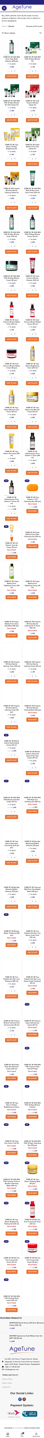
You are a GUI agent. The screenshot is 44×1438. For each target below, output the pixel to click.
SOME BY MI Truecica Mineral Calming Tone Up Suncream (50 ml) (12, 1023)
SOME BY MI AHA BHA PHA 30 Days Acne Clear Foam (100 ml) (32, 190)
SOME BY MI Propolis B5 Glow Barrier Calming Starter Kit (12, 190)
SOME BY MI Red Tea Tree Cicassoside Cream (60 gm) (32, 1260)
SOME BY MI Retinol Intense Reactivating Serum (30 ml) (11, 743)
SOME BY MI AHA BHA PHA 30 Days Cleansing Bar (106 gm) (32, 1143)
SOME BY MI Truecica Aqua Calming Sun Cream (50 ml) (32, 1023)
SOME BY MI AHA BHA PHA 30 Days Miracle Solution (32, 1105)
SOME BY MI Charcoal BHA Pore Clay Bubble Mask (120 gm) (32, 889)
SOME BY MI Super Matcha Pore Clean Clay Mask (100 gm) (11, 624)
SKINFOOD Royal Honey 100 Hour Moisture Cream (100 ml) (26, 1324)
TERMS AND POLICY (10, 1375)
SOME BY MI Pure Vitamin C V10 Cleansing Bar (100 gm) (32, 499)
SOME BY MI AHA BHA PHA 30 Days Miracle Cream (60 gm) (11, 278)
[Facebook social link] (20, 1399)
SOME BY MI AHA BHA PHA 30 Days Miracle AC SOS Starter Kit (11, 103)
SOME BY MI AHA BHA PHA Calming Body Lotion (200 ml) (11, 1298)
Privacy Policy (7, 1379)
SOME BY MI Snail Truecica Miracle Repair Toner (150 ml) (11, 322)
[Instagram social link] (24, 1399)
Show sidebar (9, 33)
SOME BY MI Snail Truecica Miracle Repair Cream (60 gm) (11, 366)
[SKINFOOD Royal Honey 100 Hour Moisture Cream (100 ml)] (4, 1326)
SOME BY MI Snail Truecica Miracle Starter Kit (32, 103)
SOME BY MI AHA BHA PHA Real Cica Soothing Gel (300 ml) (32, 800)
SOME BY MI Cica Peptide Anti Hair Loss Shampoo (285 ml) (11, 979)
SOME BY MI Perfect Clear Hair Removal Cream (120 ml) (11, 1067)
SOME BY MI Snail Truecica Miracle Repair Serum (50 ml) (32, 322)
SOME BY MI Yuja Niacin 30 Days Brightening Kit (11, 147)
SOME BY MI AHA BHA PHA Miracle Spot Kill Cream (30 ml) (11, 800)
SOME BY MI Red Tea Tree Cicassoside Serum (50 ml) (11, 1260)
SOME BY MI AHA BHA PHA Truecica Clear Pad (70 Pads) (32, 1067)
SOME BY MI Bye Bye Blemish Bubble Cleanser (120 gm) (11, 889)
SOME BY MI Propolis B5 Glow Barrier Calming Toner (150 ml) (11, 664)
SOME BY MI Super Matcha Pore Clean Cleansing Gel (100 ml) (32, 534)
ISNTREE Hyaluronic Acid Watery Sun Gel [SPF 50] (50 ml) (25, 1337)
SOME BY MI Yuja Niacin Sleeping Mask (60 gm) (32, 1181)
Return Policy (7, 1383)
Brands (11, 26)
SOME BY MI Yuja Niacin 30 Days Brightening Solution (11, 1105)
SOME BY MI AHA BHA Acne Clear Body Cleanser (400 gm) (11, 59)
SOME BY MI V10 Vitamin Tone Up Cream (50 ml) (11, 545)
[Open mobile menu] (4, 8)
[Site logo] (22, 8)
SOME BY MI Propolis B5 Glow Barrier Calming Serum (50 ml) (32, 664)
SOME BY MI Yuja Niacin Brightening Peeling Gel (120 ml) (11, 1222)
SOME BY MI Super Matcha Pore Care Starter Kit (32, 147)
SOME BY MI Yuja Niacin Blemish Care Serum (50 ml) (11, 410)
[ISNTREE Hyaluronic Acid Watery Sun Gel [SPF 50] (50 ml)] (4, 1339)
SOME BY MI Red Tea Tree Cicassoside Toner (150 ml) (32, 1222)
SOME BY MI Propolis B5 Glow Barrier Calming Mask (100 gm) (32, 708)
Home (4, 26)
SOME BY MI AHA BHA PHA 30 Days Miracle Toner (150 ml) (11, 234)
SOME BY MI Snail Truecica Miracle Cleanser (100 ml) (32, 278)
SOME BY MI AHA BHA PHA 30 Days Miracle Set (32, 59)
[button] (11, 76)
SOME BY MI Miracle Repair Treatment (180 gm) (11, 933)
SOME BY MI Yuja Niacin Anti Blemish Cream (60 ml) (32, 410)
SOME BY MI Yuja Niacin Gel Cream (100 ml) (12, 453)
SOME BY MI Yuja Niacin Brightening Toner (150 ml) (32, 366)
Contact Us (6, 1387)
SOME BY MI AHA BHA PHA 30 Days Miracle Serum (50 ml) (32, 234)
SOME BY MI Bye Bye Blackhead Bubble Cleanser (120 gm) (32, 843)
